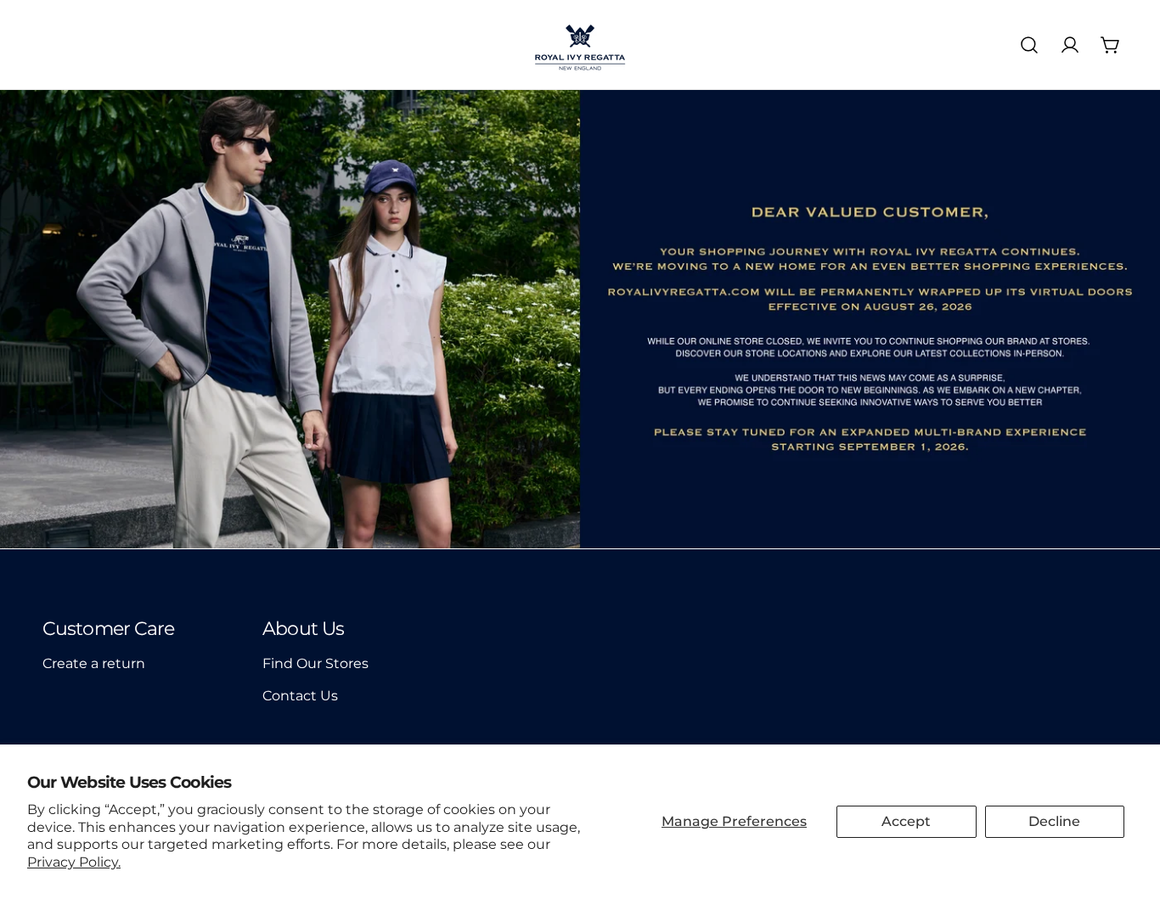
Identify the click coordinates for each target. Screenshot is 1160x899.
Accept (906, 821)
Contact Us (300, 696)
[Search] (1029, 45)
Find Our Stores (315, 663)
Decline (1054, 821)
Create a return (93, 663)
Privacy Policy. (74, 862)
